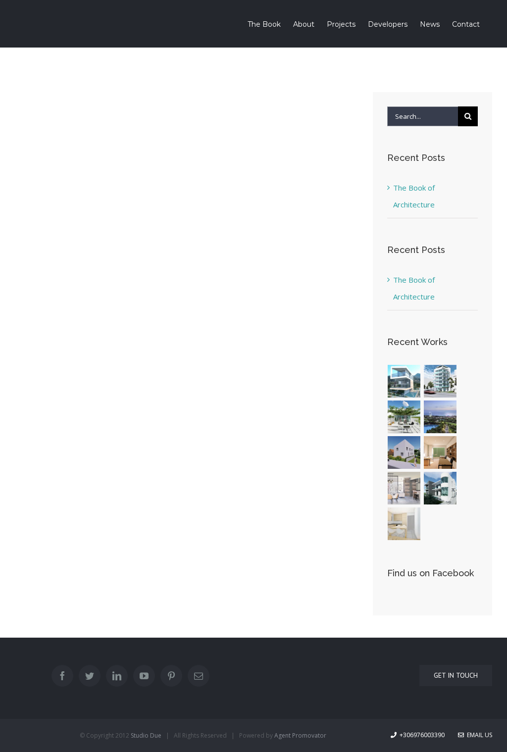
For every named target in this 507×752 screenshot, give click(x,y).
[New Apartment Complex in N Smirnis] (404, 488)
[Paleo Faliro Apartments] (440, 381)
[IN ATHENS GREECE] (440, 417)
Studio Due (146, 735)
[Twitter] (90, 676)
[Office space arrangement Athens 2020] (440, 452)
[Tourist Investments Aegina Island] (404, 381)
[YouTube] (144, 676)
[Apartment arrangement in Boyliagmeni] (404, 417)
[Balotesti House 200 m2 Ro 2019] (404, 452)
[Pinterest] (171, 676)
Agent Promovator (300, 735)
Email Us (478, 735)
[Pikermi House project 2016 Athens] (440, 488)
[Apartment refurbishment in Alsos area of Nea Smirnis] (404, 524)
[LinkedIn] (117, 676)
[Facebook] (62, 676)
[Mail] (198, 676)
